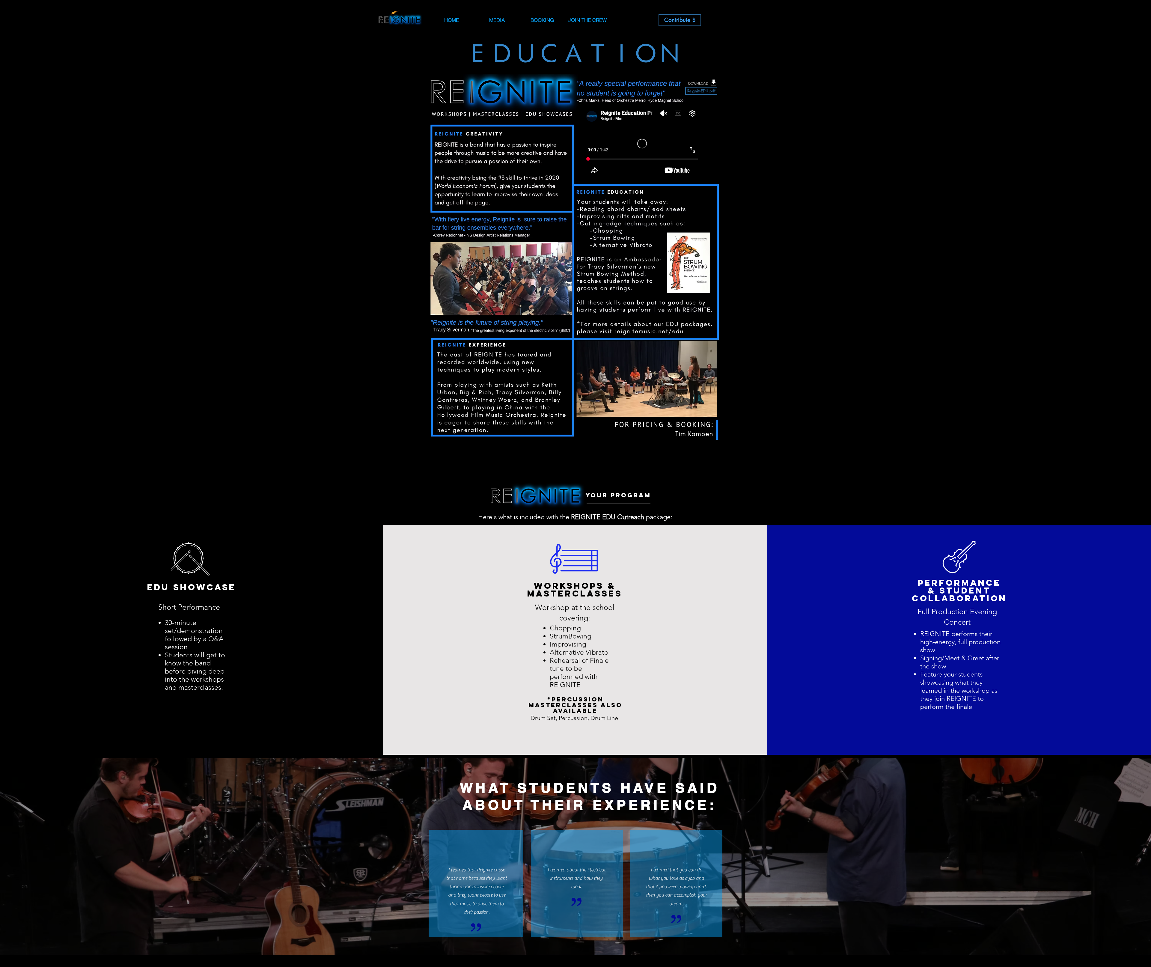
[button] (542, 20)
